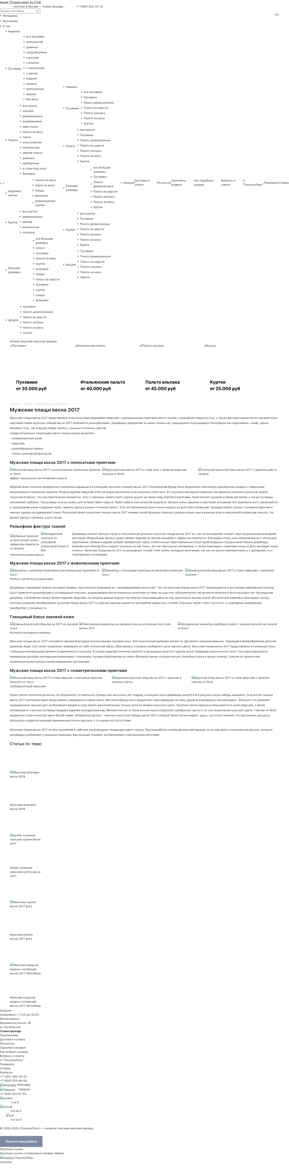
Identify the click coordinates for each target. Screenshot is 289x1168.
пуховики (42, 253)
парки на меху (45, 185)
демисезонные (33, 116)
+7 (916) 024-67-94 (13, 1093)
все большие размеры (44, 240)
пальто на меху (33, 132)
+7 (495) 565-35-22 (89, 6)
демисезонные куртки (45, 203)
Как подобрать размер (204, 182)
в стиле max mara (34, 168)
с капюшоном (35, 68)
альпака (28, 110)
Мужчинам (10, 21)
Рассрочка (164, 182)
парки (27, 137)
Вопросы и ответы (228, 182)
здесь (204, 715)
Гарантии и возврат (178, 182)
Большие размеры (14, 270)
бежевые (29, 173)
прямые (31, 83)
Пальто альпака (94, 113)
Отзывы (283, 182)
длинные (32, 47)
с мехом (32, 73)
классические (32, 142)
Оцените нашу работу (21, 1141)
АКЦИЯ (13, 320)
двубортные (31, 163)
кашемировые (32, 121)
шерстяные (30, 126)
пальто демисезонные (38, 311)
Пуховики (14, 68)
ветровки (41, 195)
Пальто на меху (94, 118)
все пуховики (35, 36)
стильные (32, 62)
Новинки (14, 31)
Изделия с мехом (15, 193)
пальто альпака (33, 322)
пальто (40, 248)
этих (191, 507)
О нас (6, 26)
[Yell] (10, 1115)
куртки (40, 263)
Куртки (12, 222)
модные (31, 78)
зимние (31, 94)
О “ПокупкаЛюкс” (12, 1060)
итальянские (34, 41)
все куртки (29, 211)
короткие (32, 57)
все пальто (30, 105)
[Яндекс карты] (6, 1098)
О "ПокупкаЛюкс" (253, 182)
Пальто (13, 140)
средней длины (36, 52)
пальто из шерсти (47, 279)
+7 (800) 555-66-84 (13, 1080)
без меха (32, 99)
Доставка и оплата (142, 182)
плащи (39, 190)
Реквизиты (271, 182)
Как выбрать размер (14, 1051)
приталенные (35, 88)
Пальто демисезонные (99, 102)
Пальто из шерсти (96, 107)
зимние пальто (32, 152)
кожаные (28, 232)
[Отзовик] (6, 1106)
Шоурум (128, 182)
